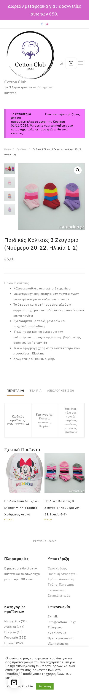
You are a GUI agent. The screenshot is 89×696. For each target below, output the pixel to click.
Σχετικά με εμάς (59, 595)
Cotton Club (15, 81)
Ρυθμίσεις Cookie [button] (19, 686)
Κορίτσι (44, 426)
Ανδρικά (10, 626)
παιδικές (71, 428)
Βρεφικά (10, 632)
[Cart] (71, 63)
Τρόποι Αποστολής (62, 579)
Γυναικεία (11, 637)
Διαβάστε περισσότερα (20, 522)
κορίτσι (70, 420)
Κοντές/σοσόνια (44, 420)
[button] (78, 170)
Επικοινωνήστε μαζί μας (62, 114)
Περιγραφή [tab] (15, 390)
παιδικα (70, 424)
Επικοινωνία (56, 590)
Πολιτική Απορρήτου (63, 573)
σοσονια (71, 432)
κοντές (71, 416)
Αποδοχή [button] (45, 686)
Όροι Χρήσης (57, 568)
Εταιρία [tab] (35, 390)
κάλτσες (70, 412)
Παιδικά (9, 643)
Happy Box (12, 621)
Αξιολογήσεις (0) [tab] (60, 390)
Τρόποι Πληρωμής (61, 584)
